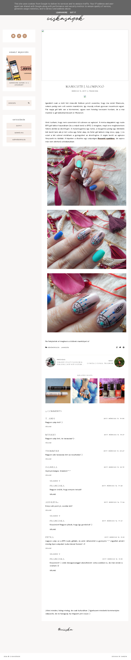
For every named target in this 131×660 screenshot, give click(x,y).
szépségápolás (19, 140)
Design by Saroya (119, 656)
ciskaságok (65, 18)
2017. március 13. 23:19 (114, 467)
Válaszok (54, 481)
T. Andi (50, 418)
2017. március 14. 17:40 (112, 486)
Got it (73, 12)
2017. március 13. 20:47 (114, 451)
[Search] (28, 103)
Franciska (57, 485)
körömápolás (53, 347)
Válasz (48, 426)
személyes (19, 133)
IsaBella (51, 467)
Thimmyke (52, 450)
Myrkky (50, 434)
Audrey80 (51, 502)
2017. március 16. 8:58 (112, 559)
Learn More (61, 12)
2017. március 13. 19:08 (114, 418)
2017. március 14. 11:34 (114, 502)
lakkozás (65, 347)
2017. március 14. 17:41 (112, 521)
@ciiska (65, 629)
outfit (19, 126)
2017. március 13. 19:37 (114, 435)
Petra (49, 537)
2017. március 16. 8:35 (114, 537)
